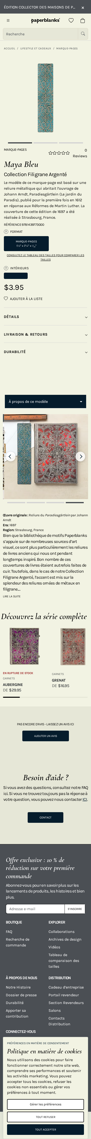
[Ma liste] (71, 20)
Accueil (9, 48)
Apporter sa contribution (17, 1013)
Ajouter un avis (45, 736)
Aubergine (13, 684)
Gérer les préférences (45, 1104)
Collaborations (61, 931)
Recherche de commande (17, 942)
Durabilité (15, 1002)
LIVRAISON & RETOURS (26, 334)
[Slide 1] (20, 142)
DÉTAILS (11, 317)
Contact (45, 817)
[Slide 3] (71, 142)
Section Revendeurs (66, 1002)
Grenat (59, 680)
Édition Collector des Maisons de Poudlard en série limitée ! (40, 7)
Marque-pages (67, 48)
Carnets (9, 678)
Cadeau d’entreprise (66, 987)
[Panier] (82, 20)
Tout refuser (45, 1117)
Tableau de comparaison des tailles (64, 960)
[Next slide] (80, 456)
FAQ (9, 931)
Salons (55, 1010)
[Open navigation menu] (8, 20)
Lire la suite (12, 596)
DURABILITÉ (15, 352)
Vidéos (54, 947)
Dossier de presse (21, 995)
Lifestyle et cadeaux (35, 48)
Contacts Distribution (59, 1021)
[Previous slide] (11, 456)
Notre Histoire (18, 987)
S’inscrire (75, 909)
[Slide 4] (75, 502)
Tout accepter (45, 1129)
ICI (85, 799)
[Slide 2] (45, 142)
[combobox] (45, 402)
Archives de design (65, 939)
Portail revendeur (64, 995)
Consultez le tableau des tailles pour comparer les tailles (45, 257)
